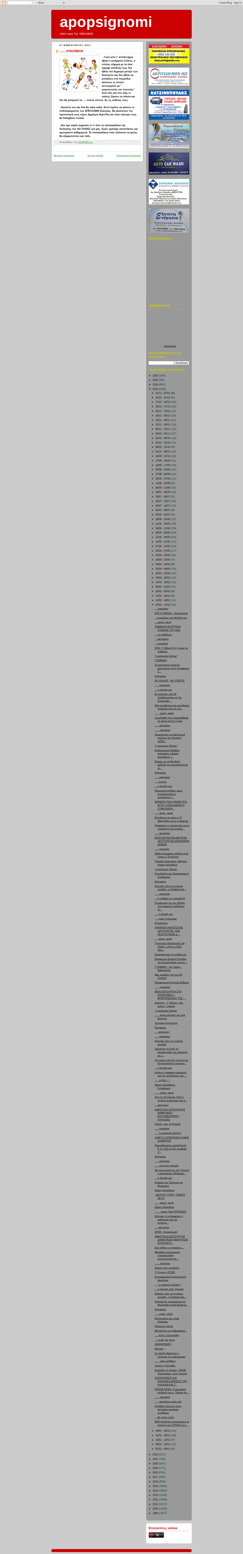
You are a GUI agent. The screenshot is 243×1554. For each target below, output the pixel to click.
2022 (156, 1454)
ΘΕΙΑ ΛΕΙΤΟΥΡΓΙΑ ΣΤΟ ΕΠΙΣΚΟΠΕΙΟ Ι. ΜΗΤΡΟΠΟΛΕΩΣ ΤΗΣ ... (170, 995)
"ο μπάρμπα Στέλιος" (166, 656)
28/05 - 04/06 (163, 532)
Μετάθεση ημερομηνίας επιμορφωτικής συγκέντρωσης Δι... (167, 1255)
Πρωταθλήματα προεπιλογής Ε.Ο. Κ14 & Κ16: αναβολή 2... (171, 1148)
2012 (156, 1499)
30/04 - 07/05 (163, 551)
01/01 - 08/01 (163, 1449)
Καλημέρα (160, 676)
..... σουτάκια (71, 51)
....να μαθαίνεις (163, 634)
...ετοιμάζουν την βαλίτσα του (171, 618)
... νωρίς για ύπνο (165, 1340)
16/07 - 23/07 (163, 501)
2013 (156, 1495)
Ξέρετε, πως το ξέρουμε (168, 1124)
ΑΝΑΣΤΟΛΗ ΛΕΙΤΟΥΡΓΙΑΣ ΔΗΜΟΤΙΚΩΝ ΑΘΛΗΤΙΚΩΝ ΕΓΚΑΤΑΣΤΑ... (171, 1240)
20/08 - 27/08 (163, 478)
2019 (156, 1468)
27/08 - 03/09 (163, 474)
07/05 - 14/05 (163, 546)
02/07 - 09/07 (163, 510)
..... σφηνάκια (162, 685)
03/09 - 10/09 (163, 469)
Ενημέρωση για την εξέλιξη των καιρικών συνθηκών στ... (170, 906)
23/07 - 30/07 (163, 496)
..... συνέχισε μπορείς (166, 1165)
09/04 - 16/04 (163, 564)
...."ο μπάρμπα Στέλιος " (168, 1285)
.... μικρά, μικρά (163, 939)
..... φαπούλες (162, 725)
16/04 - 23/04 (163, 559)
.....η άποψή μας (164, 914)
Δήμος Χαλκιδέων (164, 1190)
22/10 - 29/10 (163, 438)
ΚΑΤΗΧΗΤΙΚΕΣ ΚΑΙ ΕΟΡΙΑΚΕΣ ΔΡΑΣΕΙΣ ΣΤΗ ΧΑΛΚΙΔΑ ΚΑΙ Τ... (171, 1381)
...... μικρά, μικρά (164, 1093)
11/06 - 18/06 (163, 523)
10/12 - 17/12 (163, 406)
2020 (156, 1463)
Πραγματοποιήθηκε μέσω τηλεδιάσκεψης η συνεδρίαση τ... (168, 794)
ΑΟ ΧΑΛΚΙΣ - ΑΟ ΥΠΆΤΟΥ (170, 680)
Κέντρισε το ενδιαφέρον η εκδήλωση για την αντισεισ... (169, 1219)
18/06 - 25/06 (163, 519)
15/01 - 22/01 (163, 1440)
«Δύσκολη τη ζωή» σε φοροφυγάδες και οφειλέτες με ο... (171, 1052)
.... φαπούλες (162, 1032)
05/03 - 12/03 (163, 587)
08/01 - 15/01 (163, 1444)
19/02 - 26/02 (163, 596)
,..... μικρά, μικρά (164, 713)
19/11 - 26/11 (163, 420)
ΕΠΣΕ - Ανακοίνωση (166, 1232)
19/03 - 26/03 (163, 577)
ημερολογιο (170, 346)
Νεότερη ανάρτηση (64, 155)
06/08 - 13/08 (163, 488)
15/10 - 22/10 (163, 442)
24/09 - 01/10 (163, 456)
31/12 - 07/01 (163, 393)
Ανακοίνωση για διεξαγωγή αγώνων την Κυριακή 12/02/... (170, 738)
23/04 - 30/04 (163, 555)
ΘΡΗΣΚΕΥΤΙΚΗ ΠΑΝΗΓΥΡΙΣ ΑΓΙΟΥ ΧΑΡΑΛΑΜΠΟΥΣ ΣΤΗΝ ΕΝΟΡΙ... (171, 805)
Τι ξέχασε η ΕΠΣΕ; (165, 1272)
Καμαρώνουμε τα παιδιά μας (170, 954)
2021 (156, 1459)
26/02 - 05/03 (163, 591)
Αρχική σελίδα (95, 155)
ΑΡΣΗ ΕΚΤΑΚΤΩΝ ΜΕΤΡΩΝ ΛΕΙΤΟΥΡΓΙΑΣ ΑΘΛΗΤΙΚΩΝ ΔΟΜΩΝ (172, 841)
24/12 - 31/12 (163, 397)
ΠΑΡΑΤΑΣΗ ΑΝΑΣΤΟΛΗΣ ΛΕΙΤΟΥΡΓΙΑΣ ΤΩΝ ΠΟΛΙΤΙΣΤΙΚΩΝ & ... (169, 931)
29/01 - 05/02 (163, 1431)
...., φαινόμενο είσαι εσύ (168, 1401)
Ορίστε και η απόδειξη (167, 1268)
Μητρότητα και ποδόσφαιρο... (171, 1331)
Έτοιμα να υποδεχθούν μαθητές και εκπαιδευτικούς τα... (171, 765)
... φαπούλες (162, 1105)
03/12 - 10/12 (163, 411)
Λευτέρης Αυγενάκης (166, 1023)
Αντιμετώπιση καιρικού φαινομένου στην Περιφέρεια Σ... (172, 668)
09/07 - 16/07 (163, 505)
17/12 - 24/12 (163, 402)
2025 (156, 380)
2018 (156, 1472)
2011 (156, 1504)
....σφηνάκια (161, 609)
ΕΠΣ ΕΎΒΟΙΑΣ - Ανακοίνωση (171, 613)
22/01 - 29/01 (163, 1435)
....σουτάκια (161, 643)
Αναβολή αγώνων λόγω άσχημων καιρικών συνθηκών (168, 1409)
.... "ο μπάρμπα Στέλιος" (168, 1133)
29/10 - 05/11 (163, 433)
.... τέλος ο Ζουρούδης (167, 1335)
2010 (156, 1508)
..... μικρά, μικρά (164, 813)
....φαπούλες (162, 639)
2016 (156, 1481)
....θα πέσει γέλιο (164, 1417)
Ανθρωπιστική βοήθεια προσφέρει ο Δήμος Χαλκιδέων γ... (167, 753)
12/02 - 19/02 (163, 600)
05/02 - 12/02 (163, 605)
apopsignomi (106, 21)
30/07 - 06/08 (163, 492)
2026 (156, 375)
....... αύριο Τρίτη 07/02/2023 (170, 1211)
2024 (156, 384)
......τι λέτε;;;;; (162, 1080)
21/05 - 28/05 (163, 537)
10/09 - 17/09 (163, 465)
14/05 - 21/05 (163, 541)
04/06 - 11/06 (163, 528)
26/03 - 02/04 (163, 573)
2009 (156, 1513)
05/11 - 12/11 (163, 429)
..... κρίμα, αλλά (164, 1314)
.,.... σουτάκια (162, 730)
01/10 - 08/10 (163, 451)
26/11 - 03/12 (163, 415)
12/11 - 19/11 (163, 424)
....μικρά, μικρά (163, 622)
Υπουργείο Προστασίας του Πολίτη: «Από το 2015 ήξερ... (170, 946)
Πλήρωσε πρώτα (164, 1326)
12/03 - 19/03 (163, 582)
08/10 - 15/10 (163, 447)
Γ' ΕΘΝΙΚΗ (161, 660)
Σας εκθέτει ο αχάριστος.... (169, 1247)
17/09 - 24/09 (163, 460)
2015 (156, 1486)
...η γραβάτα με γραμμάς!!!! (170, 898)
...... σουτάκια (162, 987)
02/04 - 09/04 (163, 569)
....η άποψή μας (163, 690)
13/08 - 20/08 (163, 483)
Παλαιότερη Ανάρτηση (128, 155)
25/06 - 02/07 (163, 514)
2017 (156, 1477)
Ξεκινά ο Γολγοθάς (165, 1365)
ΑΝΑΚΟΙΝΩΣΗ (163, 1344)
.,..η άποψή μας (163, 786)
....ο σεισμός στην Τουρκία (169, 1289)
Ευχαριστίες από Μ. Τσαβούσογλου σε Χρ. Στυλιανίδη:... (168, 697)
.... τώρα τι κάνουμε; (166, 919)
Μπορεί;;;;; (161, 1349)
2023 (156, 389)
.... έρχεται (160, 782)
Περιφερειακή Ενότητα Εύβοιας (172, 982)
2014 (156, 1490)
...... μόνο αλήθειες (165, 1361)
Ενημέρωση (161, 923)
